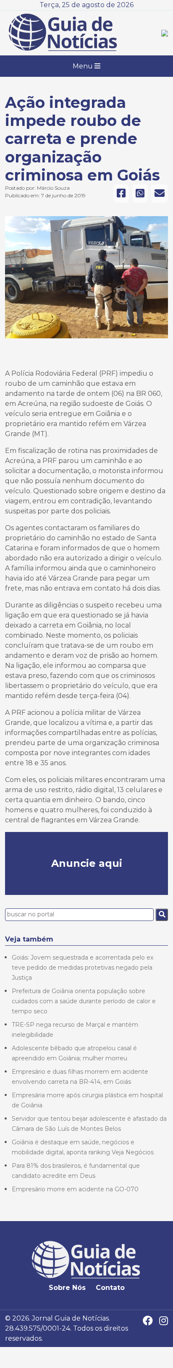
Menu (83, 66)
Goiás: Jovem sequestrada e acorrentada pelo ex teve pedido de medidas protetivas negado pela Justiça (82, 967)
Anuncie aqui (86, 863)
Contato (110, 1288)
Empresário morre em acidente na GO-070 (75, 1189)
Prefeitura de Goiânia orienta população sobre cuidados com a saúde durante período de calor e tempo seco (84, 1001)
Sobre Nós (67, 1288)
